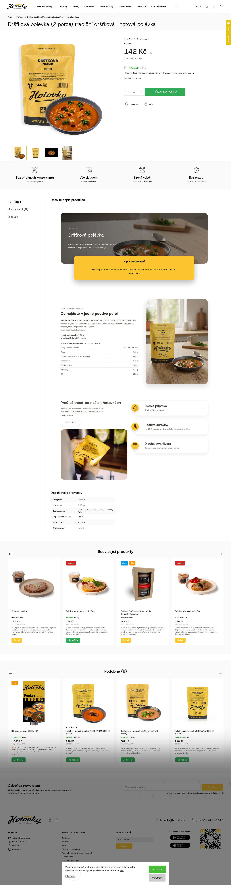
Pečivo (81, 517)
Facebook (50, 820)
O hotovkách (67, 857)
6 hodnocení (143, 39)
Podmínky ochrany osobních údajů (77, 853)
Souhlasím (157, 869)
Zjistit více (70, 423)
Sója (80, 512)
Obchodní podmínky (71, 849)
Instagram (57, 820)
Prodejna (65, 842)
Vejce (88, 510)
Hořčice (81, 510)
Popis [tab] (17, 202)
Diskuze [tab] (13, 217)
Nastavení (70, 876)
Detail (17, 640)
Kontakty (66, 838)
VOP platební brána (70, 860)
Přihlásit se (212, 787)
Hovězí (81, 528)
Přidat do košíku (165, 91)
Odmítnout (157, 878)
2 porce (81, 522)
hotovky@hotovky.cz (172, 820)
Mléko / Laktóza (99, 510)
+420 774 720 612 (210, 820)
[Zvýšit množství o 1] (141, 92)
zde (122, 870)
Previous (11, 554)
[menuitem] (46, 6)
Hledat (124, 846)
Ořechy (110, 510)
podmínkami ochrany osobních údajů (208, 793)
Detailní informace (132, 78)
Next (221, 554)
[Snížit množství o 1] (127, 92)
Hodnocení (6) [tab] (18, 209)
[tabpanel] (34, 601)
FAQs (64, 845)
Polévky (81, 499)
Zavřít (210, 113)
